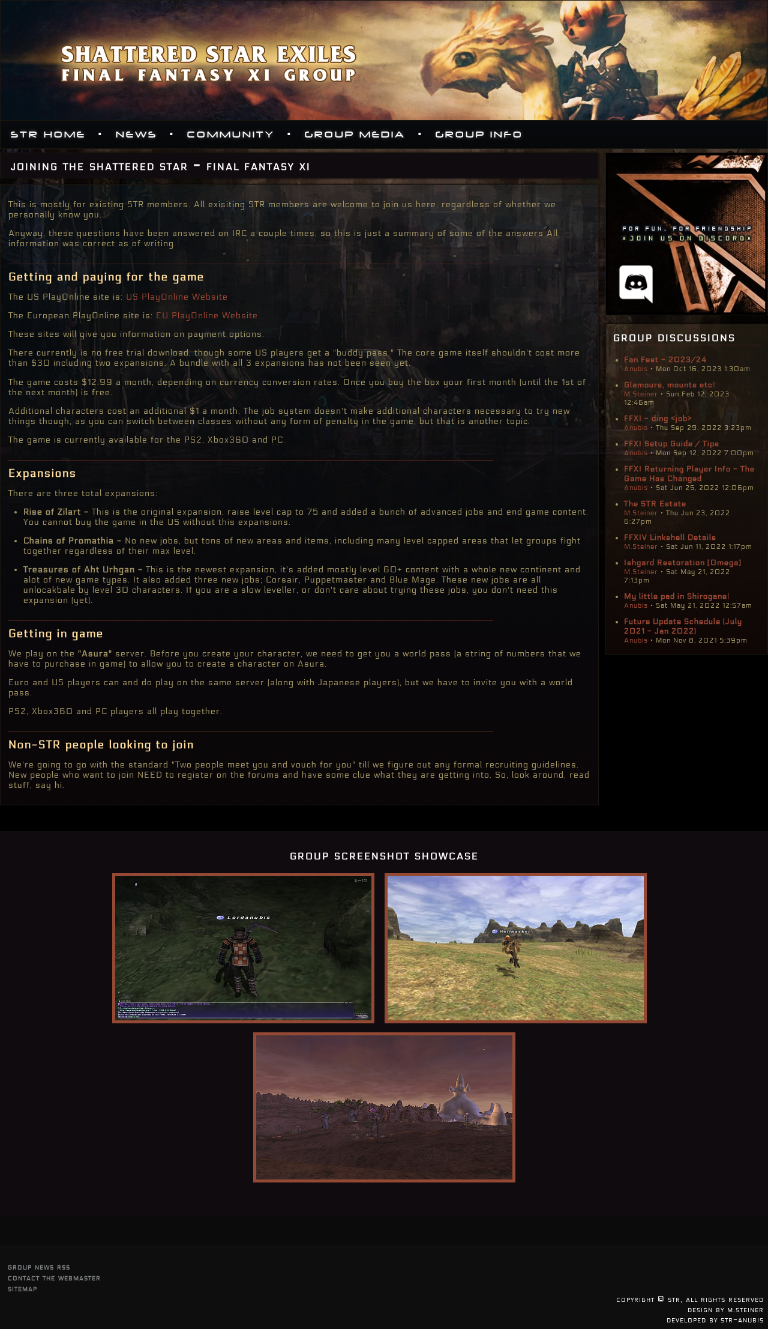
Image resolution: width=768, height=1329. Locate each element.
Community (231, 134)
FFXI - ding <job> (658, 418)
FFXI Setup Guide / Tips (671, 444)
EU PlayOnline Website (207, 315)
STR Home (48, 134)
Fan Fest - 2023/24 (665, 360)
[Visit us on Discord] (686, 312)
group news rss (39, 1267)
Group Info (479, 134)
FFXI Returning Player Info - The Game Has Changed (689, 473)
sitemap (22, 1288)
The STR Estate (655, 504)
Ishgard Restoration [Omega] (683, 563)
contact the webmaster (54, 1278)
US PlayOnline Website (177, 297)
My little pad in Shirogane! (677, 596)
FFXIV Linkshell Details (670, 537)
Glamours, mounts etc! (670, 385)
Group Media (355, 134)
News (136, 134)
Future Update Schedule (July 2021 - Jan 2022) (683, 626)
